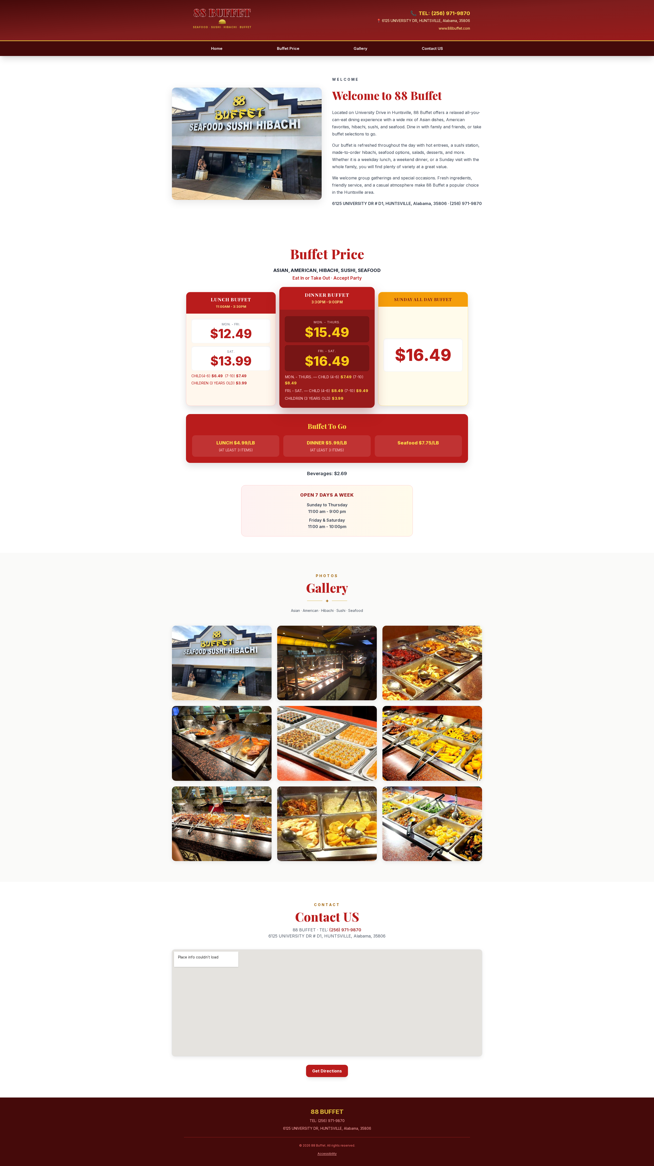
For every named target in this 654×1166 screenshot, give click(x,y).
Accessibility (327, 1154)
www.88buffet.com (454, 28)
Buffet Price (288, 48)
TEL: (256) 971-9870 (440, 13)
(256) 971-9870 (466, 203)
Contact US (432, 48)
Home (217, 48)
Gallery (360, 48)
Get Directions (327, 1070)
